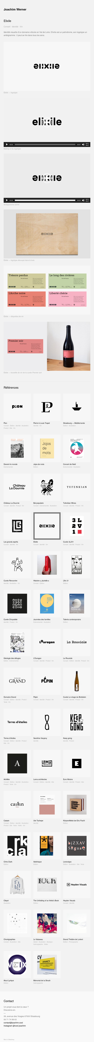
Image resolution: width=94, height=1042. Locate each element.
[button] (47, 122)
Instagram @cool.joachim (15, 1025)
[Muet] (83, 144)
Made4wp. (11, 1039)
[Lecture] (7, 144)
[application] (47, 122)
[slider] (45, 144)
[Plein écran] (87, 144)
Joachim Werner (15, 9)
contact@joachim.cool (13, 1022)
